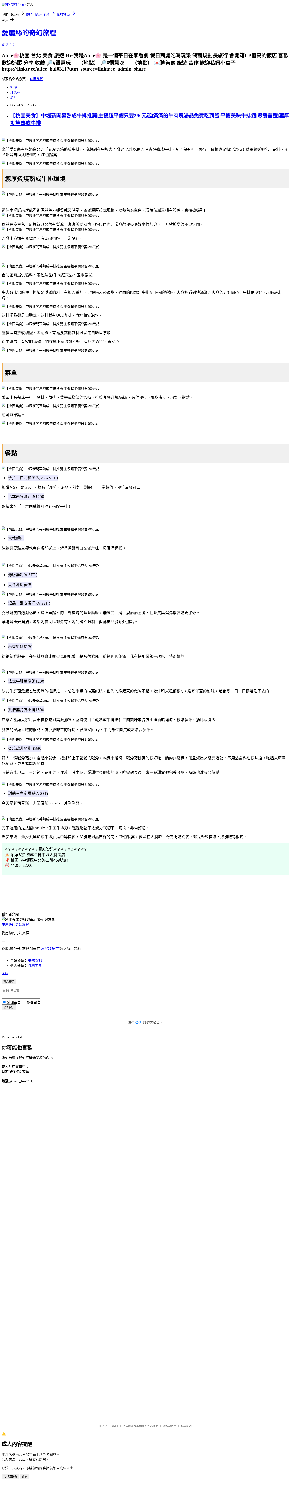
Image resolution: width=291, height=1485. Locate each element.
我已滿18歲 (10, 1476)
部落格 (15, 92)
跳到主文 (8, 45)
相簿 (13, 87)
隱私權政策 (169, 1426)
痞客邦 (46, 948)
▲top (5, 973)
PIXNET (113, 1426)
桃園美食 (35, 965)
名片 (13, 97)
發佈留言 (8, 1007)
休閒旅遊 (36, 79)
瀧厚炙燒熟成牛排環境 (35, 179)
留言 (55, 948)
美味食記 (35, 960)
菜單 (11, 373)
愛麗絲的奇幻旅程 (29, 33)
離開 (24, 1476)
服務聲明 (186, 1426)
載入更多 (8, 981)
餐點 (11, 453)
